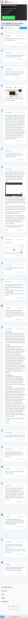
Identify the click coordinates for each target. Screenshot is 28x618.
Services (4, 591)
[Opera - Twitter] (11, 606)
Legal (3, 598)
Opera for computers (7, 28)
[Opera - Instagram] (19, 606)
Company (4, 601)
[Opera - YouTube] (13, 606)
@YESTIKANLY (8, 71)
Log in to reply (23, 28)
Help (2, 594)
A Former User (8, 52)
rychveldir (7, 307)
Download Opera (9, 17)
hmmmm (7, 516)
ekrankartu (7, 564)
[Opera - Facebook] (9, 606)
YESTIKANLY (8, 35)
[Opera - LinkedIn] (16, 606)
